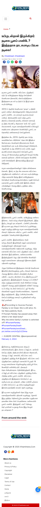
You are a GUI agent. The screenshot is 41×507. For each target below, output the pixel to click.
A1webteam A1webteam (14, 56)
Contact (7, 485)
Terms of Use (9, 482)
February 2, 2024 (9, 339)
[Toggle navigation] (6, 19)
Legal (7, 478)
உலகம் (7, 496)
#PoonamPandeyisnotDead (13, 328)
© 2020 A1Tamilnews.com (20, 505)
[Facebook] (5, 451)
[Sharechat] (9, 451)
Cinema (5, 29)
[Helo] (12, 451)
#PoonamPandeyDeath (11, 325)
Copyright (8, 470)
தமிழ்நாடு (8, 493)
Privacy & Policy (11, 467)
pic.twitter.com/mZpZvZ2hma (14, 331)
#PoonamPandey (13, 322)
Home (7, 489)
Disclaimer (8, 474)
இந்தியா (7, 500)
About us (8, 463)
